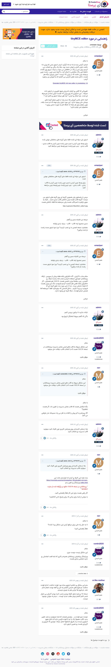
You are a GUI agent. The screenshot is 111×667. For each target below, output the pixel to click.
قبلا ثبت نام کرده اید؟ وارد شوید (24, 4)
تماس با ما (44, 659)
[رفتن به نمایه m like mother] (98, 588)
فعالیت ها (73, 11)
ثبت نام (6, 4)
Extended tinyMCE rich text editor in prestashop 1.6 (70, 83)
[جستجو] (4, 11)
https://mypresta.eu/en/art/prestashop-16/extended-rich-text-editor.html (67, 481)
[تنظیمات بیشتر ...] (42, 56)
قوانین (94, 17)
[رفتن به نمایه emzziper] (104, 46)
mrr (98, 368)
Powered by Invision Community (55, 664)
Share (62, 46)
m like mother (98, 580)
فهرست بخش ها (85, 11)
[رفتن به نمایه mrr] (98, 376)
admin (98, 135)
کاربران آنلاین (75, 17)
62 (98, 75)
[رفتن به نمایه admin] (98, 143)
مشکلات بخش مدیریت (81, 47)
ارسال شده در (79, 56)
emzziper (93, 44)
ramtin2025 (99, 338)
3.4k (98, 357)
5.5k (98, 157)
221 (97, 599)
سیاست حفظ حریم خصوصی (60, 659)
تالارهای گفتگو (104, 17)
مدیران (86, 17)
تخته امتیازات (63, 17)
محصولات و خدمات (101, 11)
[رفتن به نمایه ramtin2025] (98, 346)
